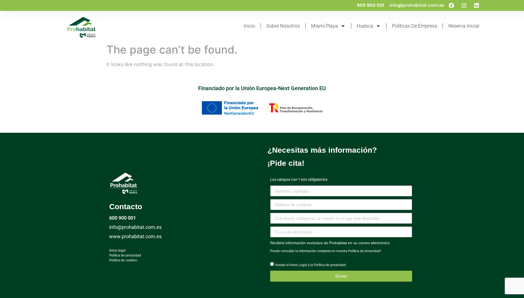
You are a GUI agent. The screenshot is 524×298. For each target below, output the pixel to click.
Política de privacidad (364, 251)
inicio (249, 26)
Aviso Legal (298, 265)
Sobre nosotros (283, 26)
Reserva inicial (463, 26)
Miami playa (324, 26)
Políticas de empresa (414, 26)
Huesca (365, 26)
